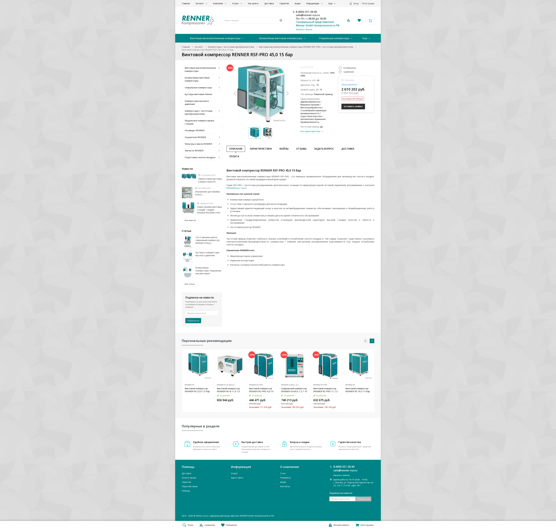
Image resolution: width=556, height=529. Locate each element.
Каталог (200, 3)
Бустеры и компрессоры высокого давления (207, 254)
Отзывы (301, 148)
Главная (186, 3)
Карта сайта (237, 477)
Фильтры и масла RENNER (198, 143)
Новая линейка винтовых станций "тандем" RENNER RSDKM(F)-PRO (209, 209)
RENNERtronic (233, 188)
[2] (304, 67)
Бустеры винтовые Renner (198, 94)
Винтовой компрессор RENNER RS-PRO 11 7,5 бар (325, 390)
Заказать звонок (304, 29)
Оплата (234, 156)
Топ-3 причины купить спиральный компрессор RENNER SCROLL (207, 240)
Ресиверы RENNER (194, 130)
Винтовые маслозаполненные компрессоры (215, 38)
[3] (307, 67)
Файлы (284, 148)
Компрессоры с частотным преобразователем (231, 46)
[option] (198, 380)
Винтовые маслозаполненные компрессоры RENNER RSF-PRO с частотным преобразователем (306, 46)
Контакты (285, 486)
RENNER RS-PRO (256, 384)
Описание (235, 148)
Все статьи (190, 284)
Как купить (253, 3)
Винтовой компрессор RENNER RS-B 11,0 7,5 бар (228, 390)
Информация (313, 3)
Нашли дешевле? (349, 84)
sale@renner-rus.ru (308, 15)
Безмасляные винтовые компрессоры (280, 38)
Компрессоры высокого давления (197, 102)
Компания (218, 3)
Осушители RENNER (195, 137)
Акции (297, 3)
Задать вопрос (324, 148)
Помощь (186, 490)
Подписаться (193, 320)
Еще (330, 3)
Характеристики (261, 148)
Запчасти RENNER (194, 150)
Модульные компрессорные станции (199, 122)
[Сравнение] (210, 353)
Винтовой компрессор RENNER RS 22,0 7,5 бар (197, 390)
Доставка (269, 3)
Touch (243, 188)
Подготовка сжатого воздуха (200, 157)
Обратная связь (190, 486)
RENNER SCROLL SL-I (290, 384)
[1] (301, 67)
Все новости (190, 220)
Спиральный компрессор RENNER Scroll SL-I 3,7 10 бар (294, 390)
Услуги (235, 3)
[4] (309, 67)
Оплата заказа (189, 477)
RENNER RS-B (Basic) (225, 384)
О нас (283, 473)
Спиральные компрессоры (334, 38)
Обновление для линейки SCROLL (207, 193)
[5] (312, 67)
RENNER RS (189, 384)
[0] (348, 21)
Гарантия (284, 3)
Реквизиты (285, 477)
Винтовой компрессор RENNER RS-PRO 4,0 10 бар (261, 390)
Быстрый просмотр (198, 366)
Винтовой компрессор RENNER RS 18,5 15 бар (357, 390)
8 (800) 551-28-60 (306, 11)
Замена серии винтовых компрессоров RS (210, 180)
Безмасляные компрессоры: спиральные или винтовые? (208, 270)
